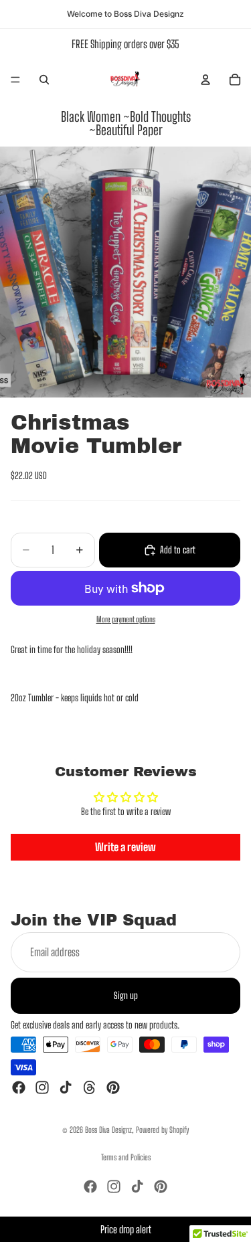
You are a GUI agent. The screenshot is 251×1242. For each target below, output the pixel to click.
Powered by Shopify (162, 1130)
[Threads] (90, 1088)
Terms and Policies (126, 1157)
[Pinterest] (113, 1088)
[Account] (205, 79)
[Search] (44, 79)
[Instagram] (42, 1088)
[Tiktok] (66, 1088)
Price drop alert (125, 1229)
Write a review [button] (125, 846)
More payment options (125, 619)
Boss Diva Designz (108, 1130)
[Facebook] (19, 1088)
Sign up (126, 995)
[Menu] (15, 79)
